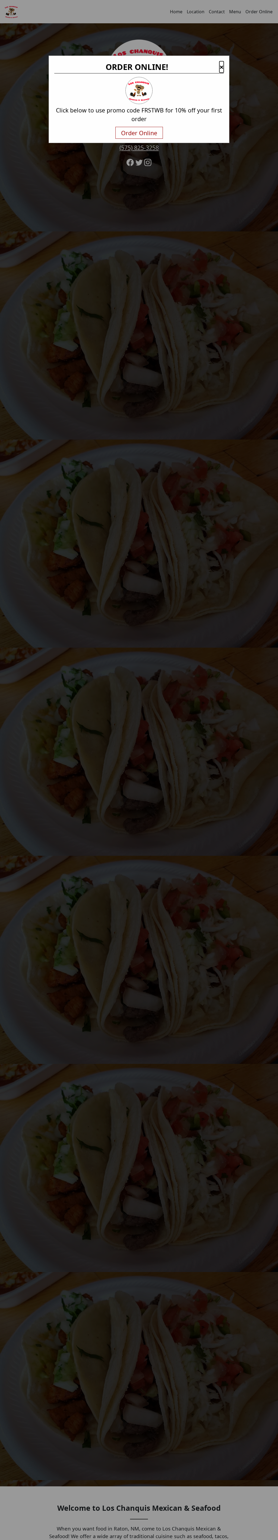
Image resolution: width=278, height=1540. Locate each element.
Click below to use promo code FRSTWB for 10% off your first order (139, 114)
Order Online (139, 133)
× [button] (221, 67)
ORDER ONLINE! (137, 67)
